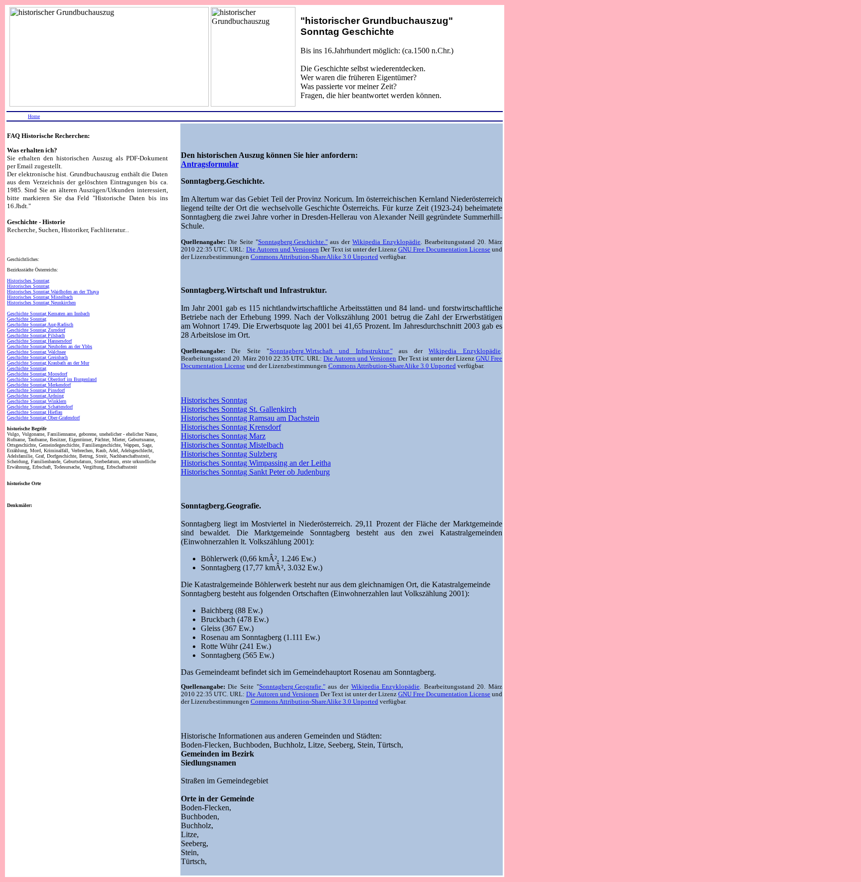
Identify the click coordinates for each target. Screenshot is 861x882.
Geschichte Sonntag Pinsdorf (36, 390)
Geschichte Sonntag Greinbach (37, 357)
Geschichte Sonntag (26, 319)
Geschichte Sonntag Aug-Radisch (40, 324)
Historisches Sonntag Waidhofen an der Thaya (53, 291)
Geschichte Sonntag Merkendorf (39, 384)
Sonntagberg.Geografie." (292, 686)
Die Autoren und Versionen (282, 249)
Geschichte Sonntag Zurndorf (36, 330)
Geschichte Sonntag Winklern (36, 401)
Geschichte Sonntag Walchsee (36, 352)
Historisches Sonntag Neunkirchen (41, 302)
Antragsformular (210, 164)
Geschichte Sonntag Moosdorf (37, 374)
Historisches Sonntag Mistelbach (40, 297)
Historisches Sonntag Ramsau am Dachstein (250, 418)
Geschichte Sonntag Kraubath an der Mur (48, 363)
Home (34, 116)
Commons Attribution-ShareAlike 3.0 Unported (314, 256)
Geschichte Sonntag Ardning (35, 395)
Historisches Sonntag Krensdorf (231, 427)
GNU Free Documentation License (444, 249)
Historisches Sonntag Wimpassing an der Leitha (256, 463)
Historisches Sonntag (28, 280)
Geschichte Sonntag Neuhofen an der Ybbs (49, 346)
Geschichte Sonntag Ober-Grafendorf (43, 417)
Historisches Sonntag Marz (223, 436)
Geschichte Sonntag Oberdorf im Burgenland (52, 379)
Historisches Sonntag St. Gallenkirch (238, 409)
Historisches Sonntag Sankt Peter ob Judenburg (255, 472)
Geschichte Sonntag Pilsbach (36, 335)
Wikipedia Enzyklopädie (386, 242)
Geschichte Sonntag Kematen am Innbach (48, 313)
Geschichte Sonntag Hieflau (34, 412)
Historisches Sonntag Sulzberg (229, 454)
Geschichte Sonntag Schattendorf (40, 406)
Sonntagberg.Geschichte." (293, 242)
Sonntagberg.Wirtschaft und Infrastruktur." (331, 351)
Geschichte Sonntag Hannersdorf (39, 341)
